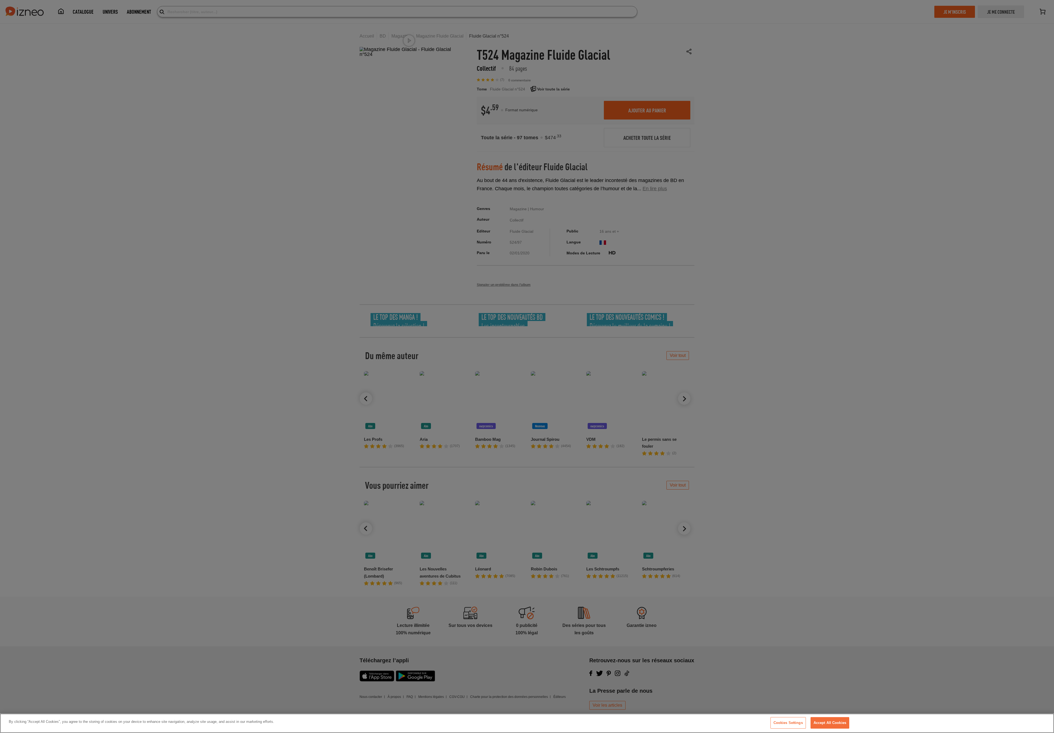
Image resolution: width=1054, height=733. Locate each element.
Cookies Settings (788, 723)
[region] (527, 723)
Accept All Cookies (830, 723)
